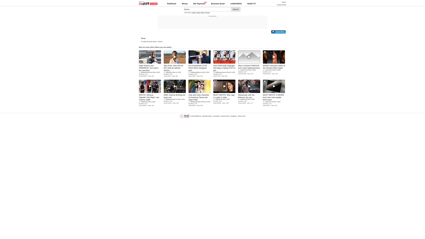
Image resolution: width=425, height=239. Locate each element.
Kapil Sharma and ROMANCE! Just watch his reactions (148, 68)
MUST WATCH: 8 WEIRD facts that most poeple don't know (273, 97)
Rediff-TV (251, 4)
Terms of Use (241, 116)
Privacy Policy (225, 116)
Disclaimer (216, 116)
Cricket (198, 12)
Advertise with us (207, 116)
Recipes (207, 12)
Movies (203, 12)
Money (185, 4)
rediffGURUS (236, 4)
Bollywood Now (146, 72)
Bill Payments (199, 4)
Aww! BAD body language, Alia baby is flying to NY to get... (224, 68)
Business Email (218, 4)
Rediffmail (171, 4)
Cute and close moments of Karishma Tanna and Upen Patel (198, 97)
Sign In (284, 2)
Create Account (281, 5)
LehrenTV (243, 70)
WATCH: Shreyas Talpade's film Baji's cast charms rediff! (149, 97)
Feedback (234, 116)
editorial (168, 72)
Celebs (194, 12)
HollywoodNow (195, 72)
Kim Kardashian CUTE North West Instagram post (197, 68)
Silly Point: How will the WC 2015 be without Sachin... (173, 68)
